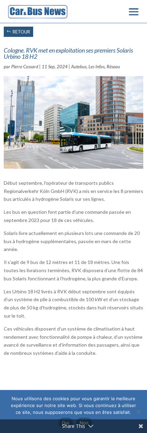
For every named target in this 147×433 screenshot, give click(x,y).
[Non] (138, 411)
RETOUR (21, 31)
